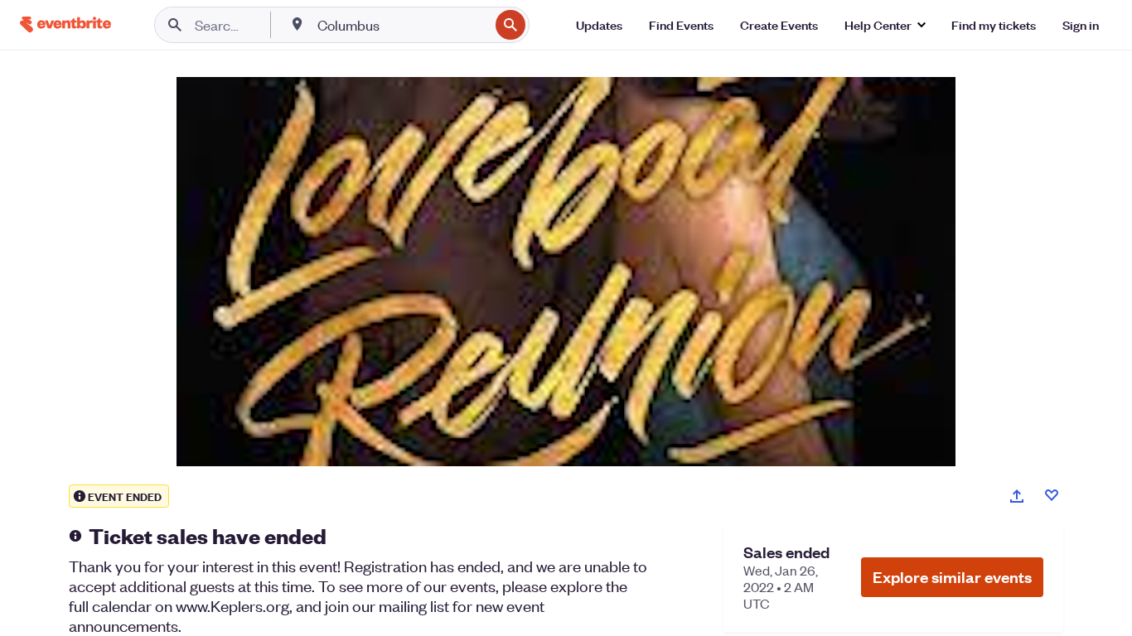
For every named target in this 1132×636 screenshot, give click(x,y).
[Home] (65, 24)
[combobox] (401, 25)
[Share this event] (1016, 496)
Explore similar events (952, 576)
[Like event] (1051, 495)
